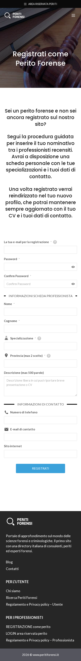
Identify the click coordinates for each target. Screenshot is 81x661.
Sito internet (13, 446)
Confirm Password (17, 276)
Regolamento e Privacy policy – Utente (34, 604)
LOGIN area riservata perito (26, 633)
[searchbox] (7, 346)
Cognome (12, 321)
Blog (9, 562)
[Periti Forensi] (14, 15)
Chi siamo (13, 591)
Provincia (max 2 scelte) (27, 355)
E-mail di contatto (22, 429)
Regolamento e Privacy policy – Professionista (40, 640)
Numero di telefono (23, 412)
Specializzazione (23, 338)
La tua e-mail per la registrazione (28, 242)
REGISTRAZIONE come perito (28, 627)
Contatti (12, 569)
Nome (9, 304)
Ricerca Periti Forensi (21, 598)
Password (12, 259)
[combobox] (40, 346)
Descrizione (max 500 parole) (24, 372)
